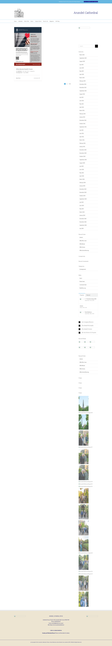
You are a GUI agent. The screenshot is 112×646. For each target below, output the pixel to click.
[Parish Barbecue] (82, 312)
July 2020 (82, 166)
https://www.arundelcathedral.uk (57, 625)
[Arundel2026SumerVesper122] (84, 576)
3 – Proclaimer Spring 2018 (90, 299)
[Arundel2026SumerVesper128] (85, 553)
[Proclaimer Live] (81, 343)
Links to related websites (56, 630)
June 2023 (82, 68)
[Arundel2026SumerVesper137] (85, 447)
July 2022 (82, 97)
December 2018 (83, 218)
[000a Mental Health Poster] (28, 46)
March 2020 (82, 179)
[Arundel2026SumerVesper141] (84, 396)
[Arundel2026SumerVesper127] (84, 537)
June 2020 (82, 169)
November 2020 (83, 153)
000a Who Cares (83, 240)
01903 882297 (57, 621)
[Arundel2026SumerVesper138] (84, 431)
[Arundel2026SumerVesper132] (85, 484)
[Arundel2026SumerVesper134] (85, 481)
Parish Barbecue (88, 312)
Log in (81, 278)
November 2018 (83, 222)
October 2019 (82, 195)
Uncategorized (19, 72)
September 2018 (83, 225)
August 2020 (82, 163)
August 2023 (82, 61)
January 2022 (82, 117)
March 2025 (82, 54)
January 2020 (82, 186)
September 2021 (83, 127)
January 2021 (82, 146)
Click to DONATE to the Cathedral (91, 1)
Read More (18, 78)
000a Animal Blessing (84, 250)
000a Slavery (82, 247)
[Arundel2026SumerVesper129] (84, 521)
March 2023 (82, 77)
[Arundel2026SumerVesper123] (84, 592)
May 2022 (82, 104)
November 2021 (83, 120)
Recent (88, 295)
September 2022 (83, 90)
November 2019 (83, 192)
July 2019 (82, 202)
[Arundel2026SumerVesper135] (84, 449)
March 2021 (82, 140)
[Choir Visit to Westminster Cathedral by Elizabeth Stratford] (86, 343)
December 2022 (83, 84)
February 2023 (83, 81)
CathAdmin (19, 71)
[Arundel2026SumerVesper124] (85, 574)
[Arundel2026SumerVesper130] (84, 489)
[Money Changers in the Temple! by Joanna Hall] (92, 343)
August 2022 (82, 94)
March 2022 (82, 110)
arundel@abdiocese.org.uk (57, 623)
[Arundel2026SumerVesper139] (84, 415)
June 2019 (82, 205)
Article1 (81, 237)
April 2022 (82, 107)
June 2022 (82, 100)
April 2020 (82, 176)
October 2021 (82, 123)
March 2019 (82, 212)
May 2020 (82, 172)
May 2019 (82, 208)
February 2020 (83, 182)
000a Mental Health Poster (24, 69)
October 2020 (82, 156)
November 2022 (83, 87)
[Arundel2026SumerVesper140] (85, 412)
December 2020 (83, 149)
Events (27, 72)
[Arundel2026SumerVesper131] (84, 505)
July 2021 (82, 130)
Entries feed (82, 281)
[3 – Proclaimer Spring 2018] (82, 299)
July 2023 (82, 64)
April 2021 (82, 136)
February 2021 (83, 143)
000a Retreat (82, 244)
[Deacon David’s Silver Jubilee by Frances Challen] (92, 349)
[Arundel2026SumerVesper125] (84, 555)
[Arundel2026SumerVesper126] (85, 571)
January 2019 (82, 215)
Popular (82, 295)
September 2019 (83, 199)
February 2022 (83, 113)
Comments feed (83, 284)
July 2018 (82, 228)
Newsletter (62, 633)
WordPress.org (83, 288)
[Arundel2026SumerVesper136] (84, 465)
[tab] (88, 322)
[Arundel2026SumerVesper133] (85, 486)
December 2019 (83, 189)
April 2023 (82, 74)
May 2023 (82, 71)
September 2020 (83, 159)
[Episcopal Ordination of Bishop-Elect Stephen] (86, 349)
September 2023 (83, 58)
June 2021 (82, 133)
